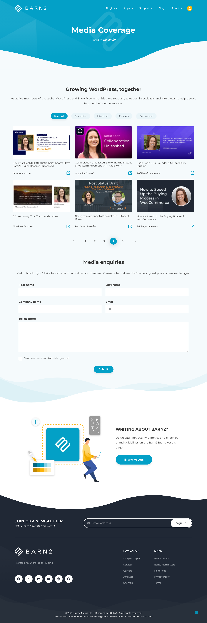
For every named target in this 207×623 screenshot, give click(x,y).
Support (144, 8)
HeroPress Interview (23, 226)
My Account (189, 8)
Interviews (102, 116)
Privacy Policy (162, 576)
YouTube (49, 579)
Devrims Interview (22, 173)
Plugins (110, 8)
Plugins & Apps (131, 558)
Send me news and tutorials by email (46, 358)
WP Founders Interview (149, 173)
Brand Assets (134, 459)
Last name (113, 285)
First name (26, 285)
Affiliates (128, 576)
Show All (59, 116)
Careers (127, 570)
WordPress (59, 579)
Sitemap (128, 582)
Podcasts (124, 116)
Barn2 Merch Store (164, 564)
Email (110, 301)
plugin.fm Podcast (84, 173)
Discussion (80, 116)
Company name (30, 301)
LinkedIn (39, 579)
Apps (127, 8)
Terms (157, 582)
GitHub (69, 579)
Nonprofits (160, 570)
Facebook (19, 579)
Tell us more (27, 318)
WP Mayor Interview (147, 226)
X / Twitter (29, 579)
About (175, 8)
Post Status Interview (85, 226)
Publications (146, 116)
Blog (161, 8)
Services (127, 564)
